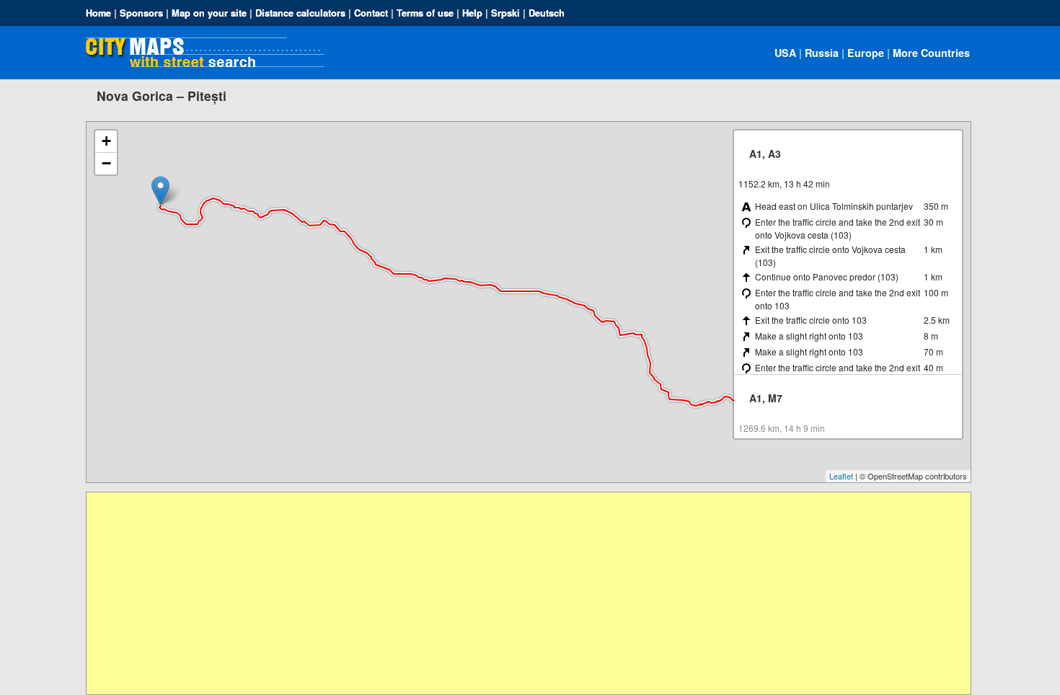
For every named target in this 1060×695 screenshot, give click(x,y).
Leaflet (841, 476)
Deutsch (547, 12)
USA (785, 52)
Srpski (505, 12)
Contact (371, 12)
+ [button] (106, 141)
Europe (865, 52)
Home (98, 12)
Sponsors (141, 12)
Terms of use (425, 12)
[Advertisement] (519, 593)
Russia (822, 52)
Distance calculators (300, 12)
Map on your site (209, 12)
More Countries (931, 52)
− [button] (106, 163)
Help (472, 12)
